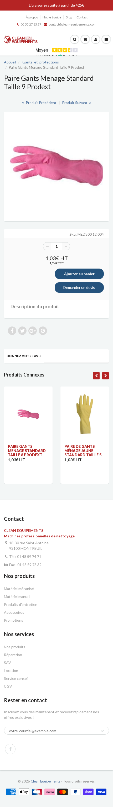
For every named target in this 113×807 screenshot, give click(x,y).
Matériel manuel (17, 596)
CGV (8, 686)
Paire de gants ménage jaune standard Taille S (83, 450)
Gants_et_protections (40, 62)
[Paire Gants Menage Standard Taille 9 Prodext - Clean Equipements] (56, 166)
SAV (7, 662)
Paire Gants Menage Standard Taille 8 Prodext (27, 450)
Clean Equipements (45, 781)
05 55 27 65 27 (31, 24)
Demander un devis (79, 287)
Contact (82, 17)
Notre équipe (52, 17)
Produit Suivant (75, 102)
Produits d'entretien (20, 604)
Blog (69, 17)
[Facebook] (10, 749)
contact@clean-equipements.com (72, 24)
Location (11, 670)
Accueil (10, 62)
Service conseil (16, 678)
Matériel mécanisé (19, 588)
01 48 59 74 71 (29, 556)
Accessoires (14, 612)
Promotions (13, 620)
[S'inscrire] (102, 731)
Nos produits (14, 647)
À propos (32, 17)
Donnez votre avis (24, 356)
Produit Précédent (40, 102)
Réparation (13, 654)
